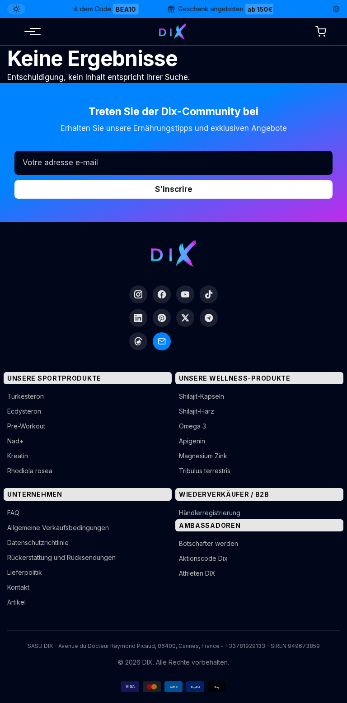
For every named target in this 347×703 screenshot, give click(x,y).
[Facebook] (162, 294)
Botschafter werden (208, 543)
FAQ (13, 513)
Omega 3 (192, 426)
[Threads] (138, 341)
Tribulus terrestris (204, 471)
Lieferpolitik (24, 572)
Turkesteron (25, 396)
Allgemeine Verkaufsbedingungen (58, 527)
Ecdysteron (24, 411)
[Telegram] (209, 318)
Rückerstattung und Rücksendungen (61, 557)
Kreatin (17, 456)
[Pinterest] (162, 318)
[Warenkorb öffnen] (321, 32)
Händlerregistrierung (209, 513)
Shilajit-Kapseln (201, 396)
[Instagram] (138, 294)
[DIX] (172, 31)
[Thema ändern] (16, 9)
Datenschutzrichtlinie (38, 542)
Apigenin (192, 441)
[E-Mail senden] (162, 341)
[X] (185, 318)
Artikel (16, 602)
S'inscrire (173, 189)
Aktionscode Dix (203, 558)
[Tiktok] (209, 294)
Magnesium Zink (203, 456)
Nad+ (15, 441)
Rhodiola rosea (29, 471)
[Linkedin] (138, 318)
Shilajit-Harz (196, 411)
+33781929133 (245, 645)
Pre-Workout (26, 426)
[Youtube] (185, 294)
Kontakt (18, 587)
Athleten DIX (197, 573)
